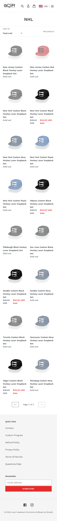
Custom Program (14, 435)
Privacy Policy (12, 449)
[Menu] (52, 6)
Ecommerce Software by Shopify (39, 512)
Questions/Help (13, 464)
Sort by (6, 29)
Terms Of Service (14, 457)
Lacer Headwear (18, 512)
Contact (9, 428)
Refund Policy (12, 442)
